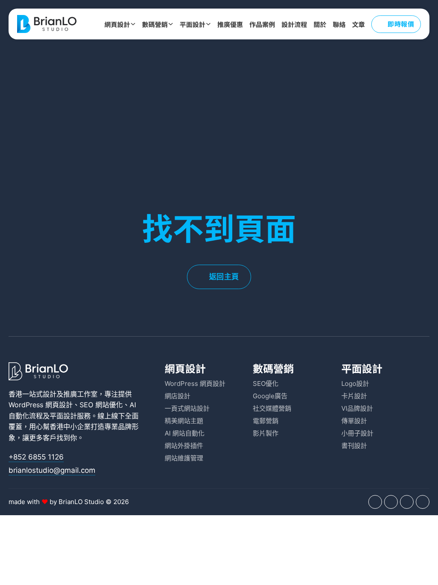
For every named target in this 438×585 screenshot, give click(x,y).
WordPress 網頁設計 (41, 404)
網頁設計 (117, 24)
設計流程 (294, 24)
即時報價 (401, 23)
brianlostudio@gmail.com (52, 470)
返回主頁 (224, 276)
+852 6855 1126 (36, 457)
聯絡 (339, 24)
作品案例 (262, 24)
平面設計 (192, 24)
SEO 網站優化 (101, 404)
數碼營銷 (155, 24)
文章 (358, 24)
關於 (320, 24)
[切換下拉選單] (133, 24)
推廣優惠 (230, 24)
